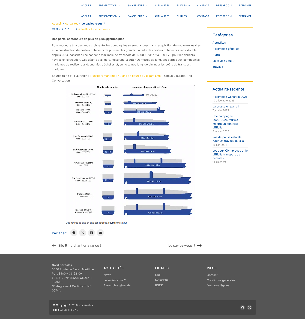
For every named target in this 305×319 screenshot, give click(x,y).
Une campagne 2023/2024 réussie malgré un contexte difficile (225, 121)
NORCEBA (162, 280)
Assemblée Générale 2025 (230, 96)
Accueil (57, 23)
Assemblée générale (226, 48)
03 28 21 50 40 (68, 309)
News (107, 275)
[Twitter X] (82, 232)
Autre (216, 54)
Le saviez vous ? (100, 29)
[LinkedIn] (91, 232)
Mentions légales (218, 285)
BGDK (159, 285)
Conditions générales (221, 280)
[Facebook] (73, 232)
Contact (212, 275)
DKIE (158, 275)
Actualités (71, 23)
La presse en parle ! (226, 106)
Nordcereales (84, 305)
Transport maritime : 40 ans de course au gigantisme (125, 75)
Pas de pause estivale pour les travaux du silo (228, 139)
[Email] (100, 232)
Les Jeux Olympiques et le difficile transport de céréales (230, 154)
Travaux (218, 66)
